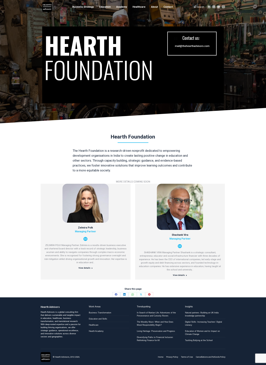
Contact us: (191, 38)
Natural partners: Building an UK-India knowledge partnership (202, 314)
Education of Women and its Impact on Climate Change (202, 332)
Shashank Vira (180, 234)
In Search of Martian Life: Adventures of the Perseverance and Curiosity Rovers (156, 314)
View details (84, 268)
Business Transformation (100, 312)
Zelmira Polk (85, 227)
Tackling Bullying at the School (199, 340)
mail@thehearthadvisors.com (192, 46)
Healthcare (93, 325)
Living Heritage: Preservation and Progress (156, 331)
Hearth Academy (96, 331)
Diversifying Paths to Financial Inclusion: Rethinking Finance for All (155, 338)
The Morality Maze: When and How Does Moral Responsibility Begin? (155, 323)
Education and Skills (98, 319)
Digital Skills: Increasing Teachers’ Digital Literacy (203, 323)
